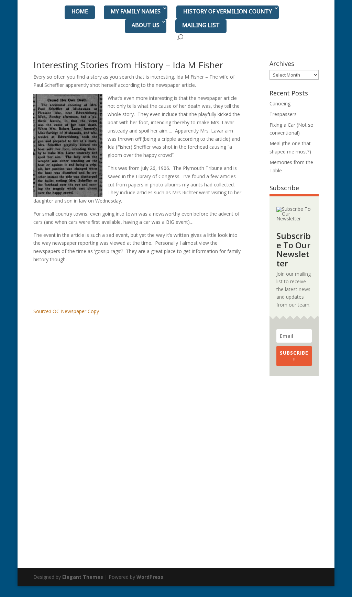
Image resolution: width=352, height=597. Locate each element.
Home (80, 11)
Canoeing (280, 103)
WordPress (149, 577)
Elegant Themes (82, 577)
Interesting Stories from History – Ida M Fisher (128, 65)
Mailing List (201, 25)
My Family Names (136, 11)
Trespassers (283, 114)
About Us (146, 25)
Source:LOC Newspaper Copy (66, 311)
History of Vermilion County (227, 11)
